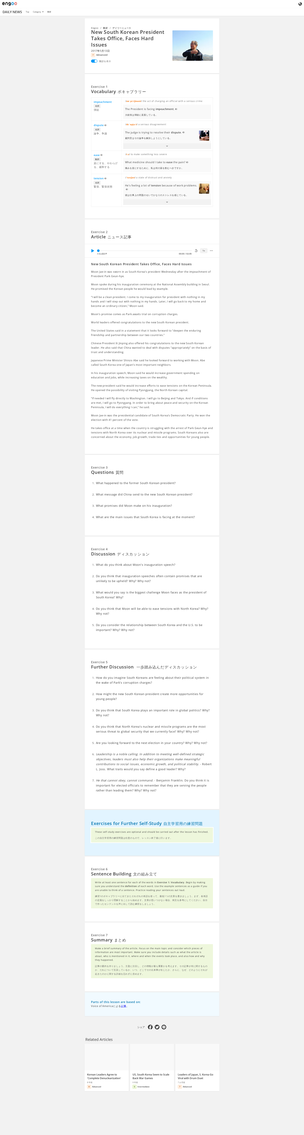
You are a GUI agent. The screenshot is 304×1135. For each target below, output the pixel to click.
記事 (123, 1006)
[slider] (98, 250)
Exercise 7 (99, 935)
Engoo (94, 27)
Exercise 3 (99, 467)
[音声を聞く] (176, 109)
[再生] (92, 251)
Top (27, 11)
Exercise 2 (99, 232)
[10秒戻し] (196, 251)
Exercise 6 (99, 869)
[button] (167, 146)
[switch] (94, 61)
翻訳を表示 (105, 61)
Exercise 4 (99, 549)
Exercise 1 (99, 87)
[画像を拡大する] (192, 45)
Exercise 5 (99, 662)
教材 (49, 11)
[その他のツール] (211, 251)
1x (204, 250)
